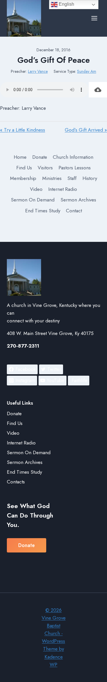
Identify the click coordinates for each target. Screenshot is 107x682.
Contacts (16, 481)
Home (20, 157)
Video (36, 189)
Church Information (73, 157)
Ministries (52, 178)
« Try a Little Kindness (22, 129)
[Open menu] (94, 18)
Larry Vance (38, 71)
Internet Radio (62, 189)
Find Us (24, 167)
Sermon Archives (78, 199)
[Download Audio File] (98, 89)
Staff (71, 178)
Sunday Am (86, 71)
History (89, 178)
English (66, 4)
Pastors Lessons (74, 167)
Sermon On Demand (32, 199)
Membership (23, 178)
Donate (39, 157)
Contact (74, 210)
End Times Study (42, 210)
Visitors (45, 167)
